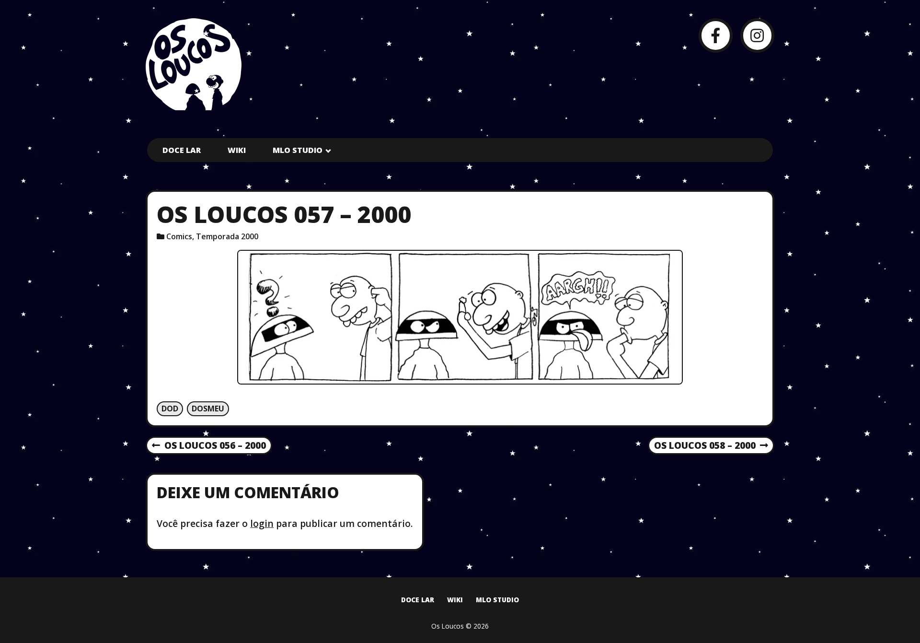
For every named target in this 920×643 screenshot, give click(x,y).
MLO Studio (297, 150)
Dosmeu (208, 408)
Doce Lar (181, 150)
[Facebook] (716, 35)
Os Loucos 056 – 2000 (208, 446)
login (262, 523)
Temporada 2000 (227, 236)
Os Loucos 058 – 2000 (705, 446)
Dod (169, 408)
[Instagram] (757, 35)
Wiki (237, 150)
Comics (179, 236)
